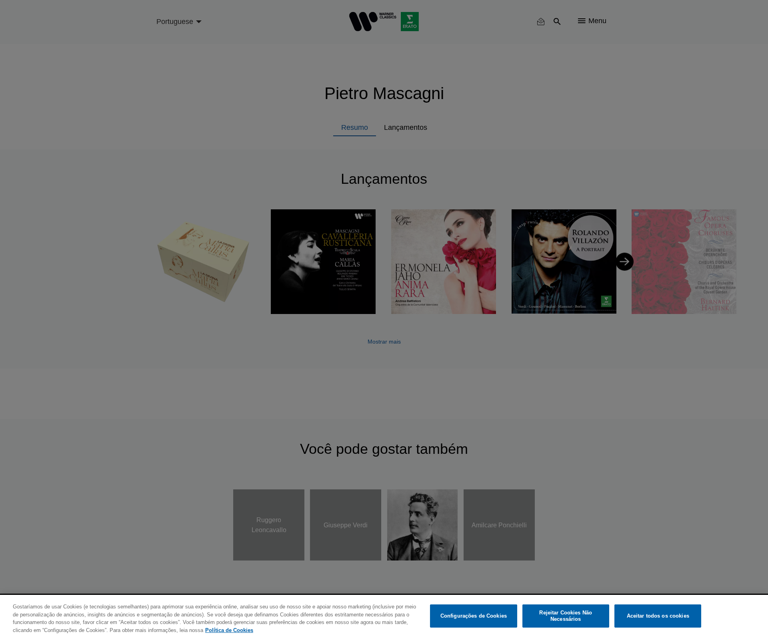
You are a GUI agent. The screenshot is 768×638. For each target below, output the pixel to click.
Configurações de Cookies (473, 616)
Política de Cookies (229, 630)
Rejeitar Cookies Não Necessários (565, 616)
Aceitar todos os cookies (658, 616)
